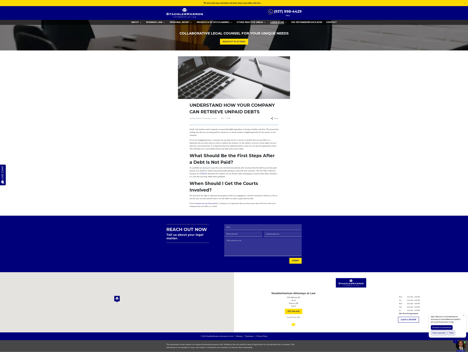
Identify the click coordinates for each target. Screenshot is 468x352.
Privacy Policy (262, 336)
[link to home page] (184, 13)
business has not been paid (205, 203)
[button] (117, 299)
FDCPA (204, 173)
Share (276, 118)
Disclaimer (249, 336)
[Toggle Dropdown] (141, 22)
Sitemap (239, 336)
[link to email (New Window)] (293, 325)
